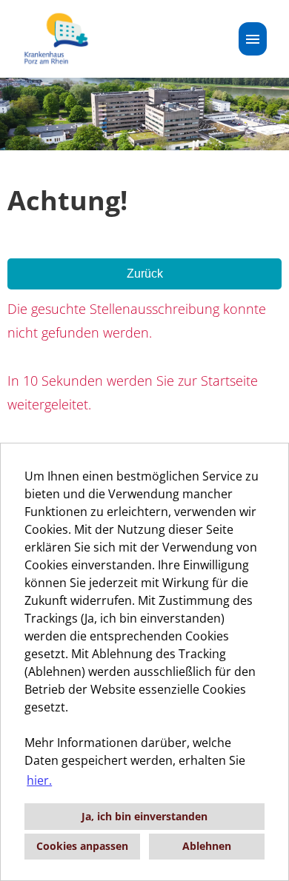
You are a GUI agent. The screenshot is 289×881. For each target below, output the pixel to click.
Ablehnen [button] (206, 846)
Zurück (145, 273)
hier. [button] (39, 780)
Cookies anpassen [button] (82, 846)
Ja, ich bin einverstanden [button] (144, 816)
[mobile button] (253, 39)
